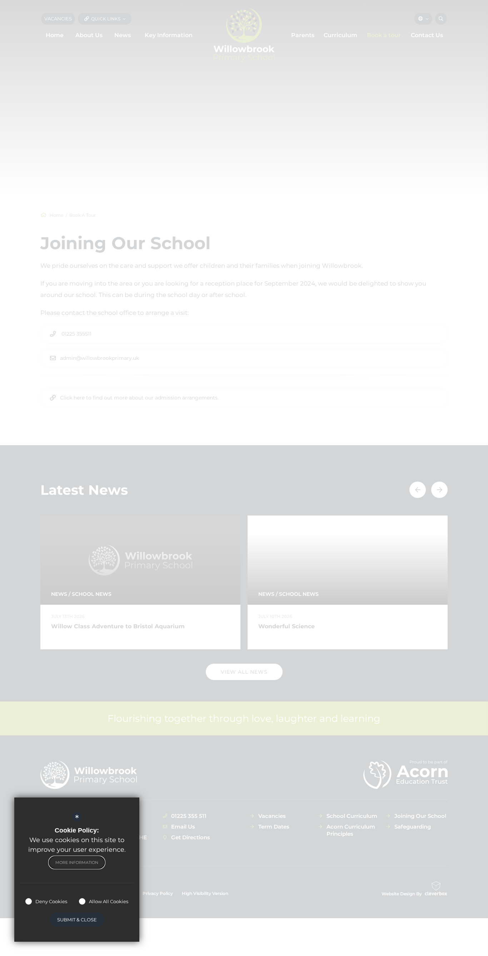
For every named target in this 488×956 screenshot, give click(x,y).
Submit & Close (77, 919)
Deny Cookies (51, 901)
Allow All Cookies (108, 901)
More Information (76, 862)
